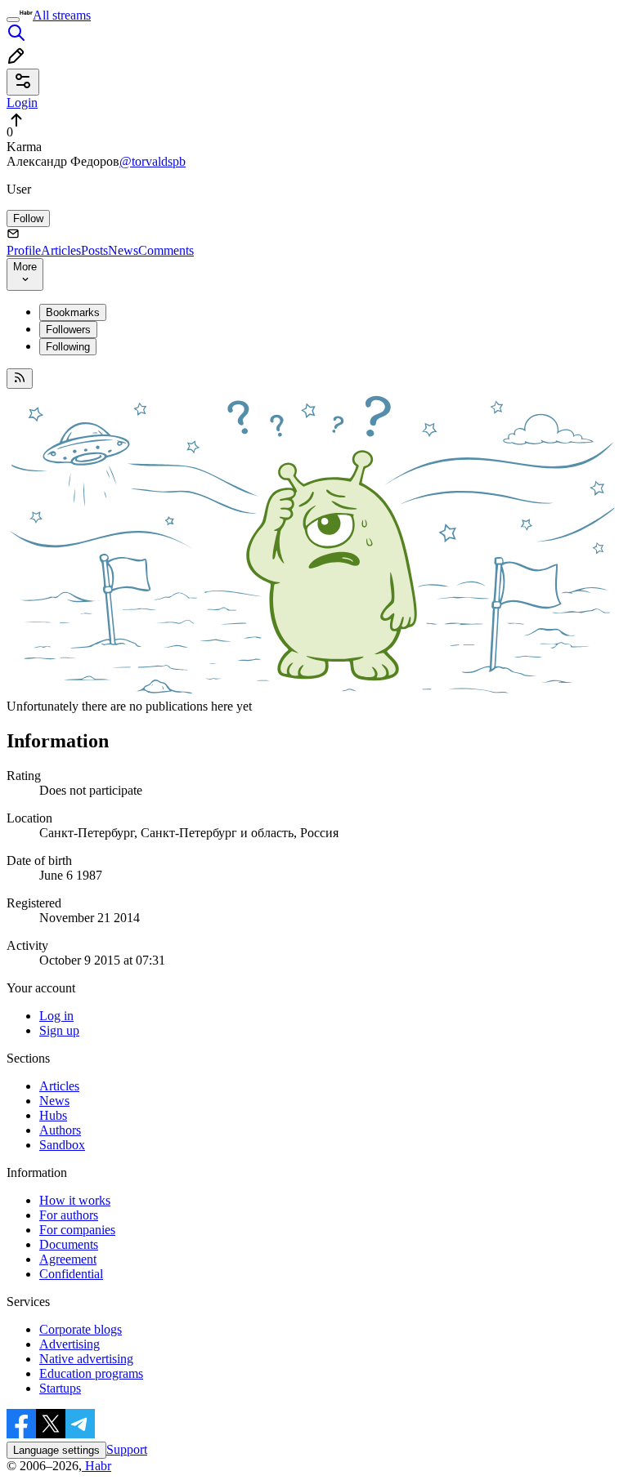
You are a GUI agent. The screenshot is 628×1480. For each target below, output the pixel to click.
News (123, 250)
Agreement (67, 1259)
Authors (60, 1130)
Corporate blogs (80, 1329)
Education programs (91, 1373)
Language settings (56, 1450)
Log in (56, 1016)
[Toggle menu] (13, 19)
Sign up (59, 1030)
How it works (74, 1200)
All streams (62, 15)
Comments (166, 250)
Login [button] (22, 102)
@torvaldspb (152, 161)
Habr (96, 1466)
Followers (68, 329)
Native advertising (86, 1359)
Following (68, 347)
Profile (24, 250)
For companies (77, 1230)
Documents (68, 1244)
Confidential (71, 1274)
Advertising (69, 1344)
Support (126, 1449)
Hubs (53, 1115)
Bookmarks (73, 312)
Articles (61, 250)
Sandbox (62, 1145)
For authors (68, 1215)
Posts (94, 250)
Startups (60, 1388)
